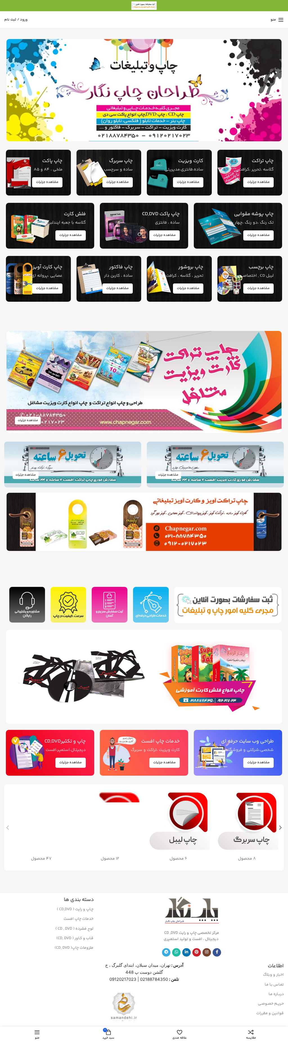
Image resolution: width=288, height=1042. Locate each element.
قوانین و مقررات (270, 1013)
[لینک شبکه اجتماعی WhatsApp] (176, 952)
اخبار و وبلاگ (273, 975)
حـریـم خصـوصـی (271, 1004)
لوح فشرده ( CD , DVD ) (74, 929)
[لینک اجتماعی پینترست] (196, 952)
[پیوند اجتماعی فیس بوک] (217, 952)
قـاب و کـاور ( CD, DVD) (74, 938)
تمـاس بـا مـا (274, 985)
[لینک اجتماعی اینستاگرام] (206, 952)
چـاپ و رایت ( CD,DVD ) (75, 909)
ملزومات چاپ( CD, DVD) (74, 948)
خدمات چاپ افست (78, 919)
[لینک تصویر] (212, 676)
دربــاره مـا (276, 994)
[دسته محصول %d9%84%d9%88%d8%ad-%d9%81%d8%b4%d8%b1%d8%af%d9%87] (41, 827)
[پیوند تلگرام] (166, 952)
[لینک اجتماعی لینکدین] (186, 952)
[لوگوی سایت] (143, 5)
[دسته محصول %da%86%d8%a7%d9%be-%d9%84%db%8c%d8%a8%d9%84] (178, 827)
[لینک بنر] (144, 90)
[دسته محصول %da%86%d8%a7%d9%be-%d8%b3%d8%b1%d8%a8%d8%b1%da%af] (246, 827)
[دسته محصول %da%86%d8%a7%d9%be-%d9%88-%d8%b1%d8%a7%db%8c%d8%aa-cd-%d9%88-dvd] (109, 827)
